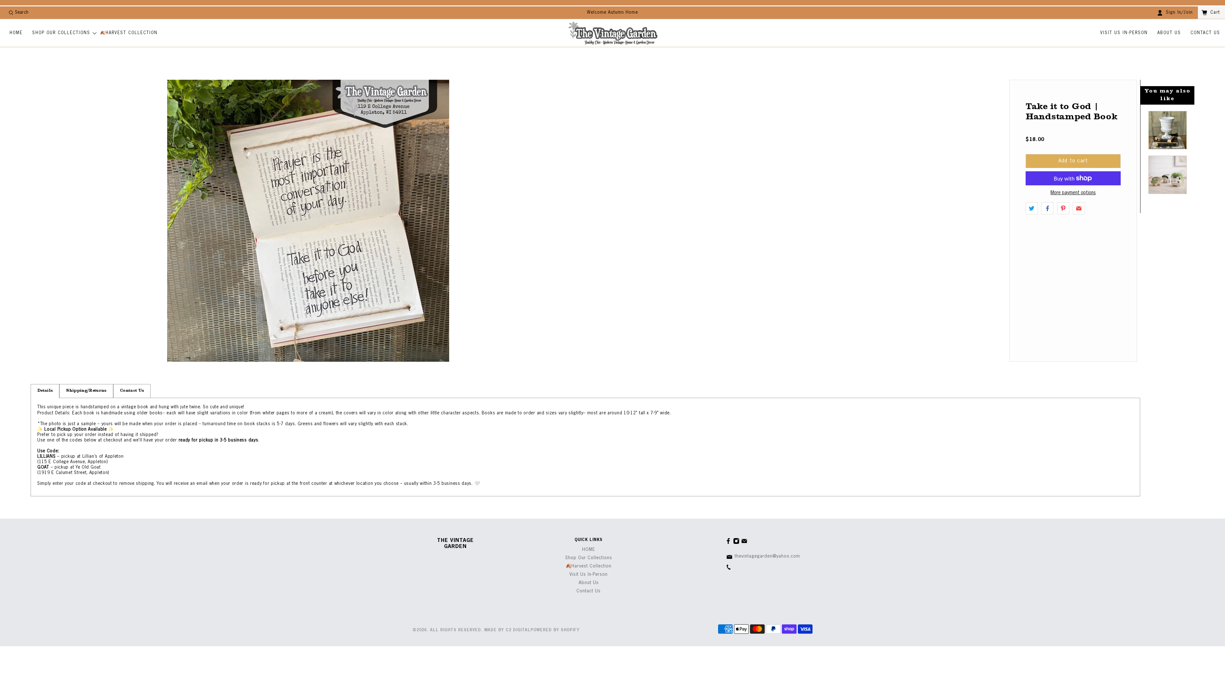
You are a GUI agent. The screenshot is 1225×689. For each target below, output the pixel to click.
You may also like (1167, 95)
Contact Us (1205, 33)
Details (45, 391)
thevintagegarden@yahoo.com (767, 556)
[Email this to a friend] (1079, 208)
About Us (1169, 33)
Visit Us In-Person (1124, 33)
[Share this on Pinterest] (1063, 208)
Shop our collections (61, 33)
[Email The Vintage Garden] (744, 543)
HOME (16, 33)
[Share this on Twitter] (1032, 208)
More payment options (1073, 192)
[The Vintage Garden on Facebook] (728, 543)
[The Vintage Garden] (612, 33)
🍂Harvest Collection (129, 33)
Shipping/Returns (86, 391)
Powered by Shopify (555, 630)
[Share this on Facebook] (1047, 208)
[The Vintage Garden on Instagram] (736, 543)
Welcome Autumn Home (612, 12)
